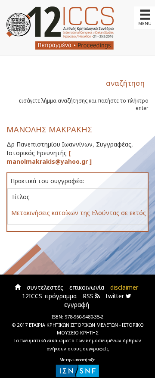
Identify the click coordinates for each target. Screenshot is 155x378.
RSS (89, 296)
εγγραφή (76, 304)
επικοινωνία (86, 287)
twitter (116, 296)
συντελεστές (45, 287)
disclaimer (124, 287)
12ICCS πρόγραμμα (49, 296)
